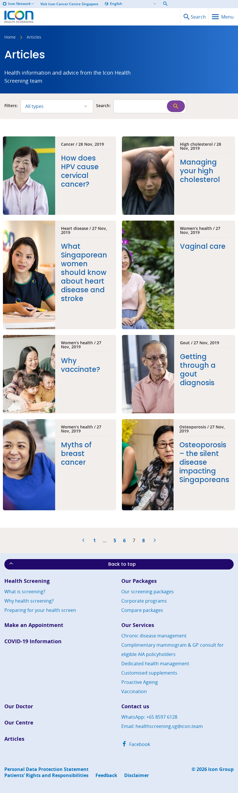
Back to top (122, 564)
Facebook (139, 744)
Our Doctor (18, 706)
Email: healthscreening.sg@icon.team (162, 726)
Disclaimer (136, 775)
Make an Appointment (33, 625)
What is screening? (24, 591)
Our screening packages (147, 591)
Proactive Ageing (139, 682)
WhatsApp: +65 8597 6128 (149, 717)
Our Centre (18, 723)
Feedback (106, 775)
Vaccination (134, 691)
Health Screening (27, 581)
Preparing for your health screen (40, 610)
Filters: (11, 106)
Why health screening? (29, 601)
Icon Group (221, 769)
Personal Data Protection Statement (46, 769)
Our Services (137, 625)
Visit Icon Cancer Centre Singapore (69, 4)
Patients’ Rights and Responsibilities (46, 775)
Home (10, 37)
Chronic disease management (154, 635)
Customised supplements (149, 673)
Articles (14, 739)
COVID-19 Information (33, 641)
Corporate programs (144, 601)
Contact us (135, 706)
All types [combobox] (34, 106)
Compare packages (142, 610)
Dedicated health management (155, 663)
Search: (103, 106)
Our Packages (139, 581)
